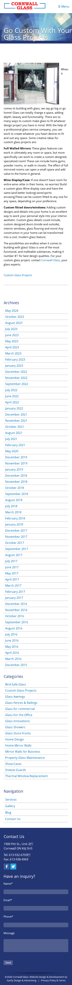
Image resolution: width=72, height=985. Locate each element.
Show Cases (13, 764)
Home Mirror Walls (18, 745)
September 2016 (16, 622)
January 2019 (14, 469)
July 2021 (11, 439)
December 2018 (16, 476)
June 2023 (12, 335)
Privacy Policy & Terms (53, 980)
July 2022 (11, 390)
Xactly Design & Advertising (21, 980)
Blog (8, 812)
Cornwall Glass (50, 260)
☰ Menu (63, 6)
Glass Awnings (15, 697)
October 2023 (14, 317)
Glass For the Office (18, 715)
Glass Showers (15, 727)
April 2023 (12, 347)
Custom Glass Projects (18, 275)
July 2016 (11, 634)
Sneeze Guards (15, 770)
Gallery (10, 806)
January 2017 (14, 598)
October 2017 (14, 543)
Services (11, 799)
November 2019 (16, 463)
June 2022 (12, 396)
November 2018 (16, 482)
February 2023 (15, 359)
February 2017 (15, 592)
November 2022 (16, 378)
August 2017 (13, 555)
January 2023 (14, 366)
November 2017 (16, 537)
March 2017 (13, 585)
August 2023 (13, 323)
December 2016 (16, 604)
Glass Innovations (17, 721)
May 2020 (11, 451)
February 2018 (15, 518)
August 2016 (13, 628)
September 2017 (16, 549)
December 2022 (16, 372)
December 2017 (16, 531)
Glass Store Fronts (18, 733)
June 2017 (12, 567)
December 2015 (16, 665)
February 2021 (15, 445)
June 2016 (12, 640)
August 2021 (13, 433)
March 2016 (13, 659)
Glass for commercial (20, 709)
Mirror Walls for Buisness (22, 752)
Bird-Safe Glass (15, 684)
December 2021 (16, 414)
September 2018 (16, 494)
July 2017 (11, 561)
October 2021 (14, 427)
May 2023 (11, 341)
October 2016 (14, 616)
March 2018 (13, 512)
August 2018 (13, 500)
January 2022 (14, 408)
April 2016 (12, 653)
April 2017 (12, 579)
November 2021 (16, 421)
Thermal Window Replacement (26, 776)
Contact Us (12, 819)
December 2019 (16, 457)
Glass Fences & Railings (21, 703)
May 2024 (11, 311)
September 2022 (16, 384)
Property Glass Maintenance (25, 758)
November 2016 (16, 610)
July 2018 (11, 506)
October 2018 (14, 488)
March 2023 (13, 353)
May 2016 (11, 647)
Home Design (14, 739)
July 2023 (11, 329)
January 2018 (14, 524)
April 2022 (12, 402)
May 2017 (11, 573)
